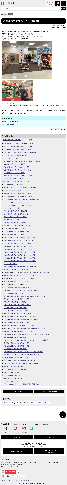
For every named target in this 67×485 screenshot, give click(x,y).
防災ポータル (50, 3)
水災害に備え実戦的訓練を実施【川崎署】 (17, 231)
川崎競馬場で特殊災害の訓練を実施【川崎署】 (19, 246)
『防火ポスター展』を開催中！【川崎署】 (17, 181)
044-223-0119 (11, 124)
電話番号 (18, 451)
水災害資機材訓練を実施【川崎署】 (15, 349)
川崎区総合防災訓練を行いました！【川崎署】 (19, 249)
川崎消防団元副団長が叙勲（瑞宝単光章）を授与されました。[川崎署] (26, 334)
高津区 (26, 402)
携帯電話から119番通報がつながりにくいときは (19, 275)
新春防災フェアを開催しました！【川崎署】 (18, 243)
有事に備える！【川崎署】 (12, 219)
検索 (64, 8)
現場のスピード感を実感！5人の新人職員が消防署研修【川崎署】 (25, 328)
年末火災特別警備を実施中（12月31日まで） (19, 240)
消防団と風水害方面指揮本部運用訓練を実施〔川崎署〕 (22, 319)
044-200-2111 (9, 466)
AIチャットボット (48, 391)
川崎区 (6, 402)
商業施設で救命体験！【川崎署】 (14, 234)
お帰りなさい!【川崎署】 (12, 158)
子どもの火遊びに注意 (11, 381)
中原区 (19, 402)
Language (58, 4)
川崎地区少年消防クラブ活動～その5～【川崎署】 (20, 237)
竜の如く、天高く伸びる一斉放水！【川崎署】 (19, 175)
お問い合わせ (25, 480)
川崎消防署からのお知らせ (12, 140)
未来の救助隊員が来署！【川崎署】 (15, 337)
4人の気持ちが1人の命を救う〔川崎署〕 (17, 310)
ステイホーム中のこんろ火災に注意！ (16, 369)
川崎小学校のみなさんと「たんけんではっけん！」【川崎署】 (23, 352)
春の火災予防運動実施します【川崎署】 (16, 281)
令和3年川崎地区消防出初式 (13, 375)
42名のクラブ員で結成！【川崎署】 (15, 228)
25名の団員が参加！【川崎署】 (14, 178)
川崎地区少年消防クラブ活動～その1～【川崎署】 (20, 261)
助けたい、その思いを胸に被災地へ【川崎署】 (19, 146)
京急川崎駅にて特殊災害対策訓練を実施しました (19, 360)
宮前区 (33, 402)
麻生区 (47, 402)
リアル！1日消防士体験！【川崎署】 (16, 211)
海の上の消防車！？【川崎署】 (14, 184)
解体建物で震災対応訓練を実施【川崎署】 (17, 343)
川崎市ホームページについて (10, 480)
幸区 (12, 402)
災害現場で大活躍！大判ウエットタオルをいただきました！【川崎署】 (27, 272)
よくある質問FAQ (18, 391)
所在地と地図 (5, 476)
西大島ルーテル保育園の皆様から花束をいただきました (22, 354)
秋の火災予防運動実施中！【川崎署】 (16, 302)
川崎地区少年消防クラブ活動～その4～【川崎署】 (20, 252)
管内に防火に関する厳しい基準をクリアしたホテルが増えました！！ (26, 296)
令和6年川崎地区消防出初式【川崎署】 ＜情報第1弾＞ (22, 199)
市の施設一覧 (50, 437)
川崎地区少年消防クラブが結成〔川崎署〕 (17, 322)
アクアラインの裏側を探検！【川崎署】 (16, 202)
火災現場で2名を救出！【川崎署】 (15, 164)
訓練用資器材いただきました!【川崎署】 (17, 269)
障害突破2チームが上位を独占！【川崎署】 (18, 225)
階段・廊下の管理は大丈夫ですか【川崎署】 (18, 313)
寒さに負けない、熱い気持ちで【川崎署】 (17, 167)
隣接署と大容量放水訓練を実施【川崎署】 (17, 346)
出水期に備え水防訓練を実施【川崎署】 (16, 357)
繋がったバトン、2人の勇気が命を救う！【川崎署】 (21, 187)
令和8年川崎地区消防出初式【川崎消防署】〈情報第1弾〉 (22, 384)
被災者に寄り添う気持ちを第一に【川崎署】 (18, 149)
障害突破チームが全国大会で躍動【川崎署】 (18, 193)
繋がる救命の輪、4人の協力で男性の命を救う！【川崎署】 (23, 161)
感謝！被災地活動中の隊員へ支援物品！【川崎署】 (20, 152)
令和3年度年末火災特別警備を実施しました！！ (19, 287)
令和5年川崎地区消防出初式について (16, 293)
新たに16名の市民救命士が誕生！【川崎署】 (18, 205)
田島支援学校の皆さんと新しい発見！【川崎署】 (19, 325)
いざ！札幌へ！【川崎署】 (12, 208)
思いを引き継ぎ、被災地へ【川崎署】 (16, 155)
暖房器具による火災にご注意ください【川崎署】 (19, 278)
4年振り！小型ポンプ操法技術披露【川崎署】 (18, 196)
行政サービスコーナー (18, 476)
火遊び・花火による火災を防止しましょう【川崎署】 (21, 316)
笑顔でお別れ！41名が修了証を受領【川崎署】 (19, 143)
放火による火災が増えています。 (14, 378)
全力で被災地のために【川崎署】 (14, 173)
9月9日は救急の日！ (10, 264)
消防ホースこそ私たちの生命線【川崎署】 (17, 305)
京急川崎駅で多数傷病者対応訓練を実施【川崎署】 (20, 266)
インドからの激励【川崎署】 (13, 190)
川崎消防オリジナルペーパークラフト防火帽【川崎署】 (22, 290)
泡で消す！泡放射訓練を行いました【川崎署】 (19, 331)
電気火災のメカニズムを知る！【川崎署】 (17, 299)
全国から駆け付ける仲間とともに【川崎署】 (18, 170)
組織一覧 (17, 437)
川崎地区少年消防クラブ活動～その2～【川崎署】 (20, 258)
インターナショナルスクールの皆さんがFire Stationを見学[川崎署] (26, 340)
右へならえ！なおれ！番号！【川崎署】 (16, 214)
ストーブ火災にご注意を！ (12, 372)
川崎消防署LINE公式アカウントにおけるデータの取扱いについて (25, 363)
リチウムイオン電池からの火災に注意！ (16, 366)
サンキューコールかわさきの (49, 451)
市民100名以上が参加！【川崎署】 (15, 217)
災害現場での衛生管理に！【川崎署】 (16, 222)
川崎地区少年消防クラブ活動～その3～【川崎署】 (20, 255)
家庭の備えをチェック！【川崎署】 (15, 308)
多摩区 (40, 402)
